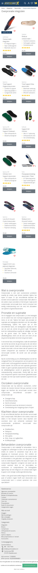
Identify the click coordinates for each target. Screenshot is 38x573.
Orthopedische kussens (8, 531)
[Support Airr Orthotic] (28, 115)
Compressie (5, 529)
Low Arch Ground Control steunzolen (9, 220)
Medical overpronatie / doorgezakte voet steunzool (27, 37)
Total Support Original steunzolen (9, 85)
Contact (3, 497)
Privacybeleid (5, 503)
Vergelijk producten (7, 519)
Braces (3, 527)
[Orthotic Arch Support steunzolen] (9, 160)
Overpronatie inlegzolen (29, 8)
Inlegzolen (9, 8)
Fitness (3, 533)
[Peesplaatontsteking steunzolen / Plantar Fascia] (28, 160)
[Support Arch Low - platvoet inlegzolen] (9, 250)
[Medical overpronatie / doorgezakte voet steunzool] (28, 23)
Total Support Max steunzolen (28, 85)
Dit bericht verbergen (29, 565)
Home (3, 8)
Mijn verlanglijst (5, 517)
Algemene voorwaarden (8, 491)
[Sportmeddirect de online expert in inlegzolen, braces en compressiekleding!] (11, 3)
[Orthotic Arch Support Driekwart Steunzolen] (9, 115)
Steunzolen (17, 8)
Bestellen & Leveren (7, 493)
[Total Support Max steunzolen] (28, 70)
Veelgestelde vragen (7, 507)
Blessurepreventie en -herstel (10, 537)
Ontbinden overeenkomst (9, 499)
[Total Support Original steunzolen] (9, 70)
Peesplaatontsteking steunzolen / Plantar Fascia (28, 175)
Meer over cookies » (19, 569)
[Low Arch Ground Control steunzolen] (9, 205)
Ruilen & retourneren (7, 505)
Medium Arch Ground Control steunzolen (27, 220)
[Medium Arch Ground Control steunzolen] (28, 205)
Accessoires (4, 539)
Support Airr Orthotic (26, 130)
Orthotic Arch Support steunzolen (9, 175)
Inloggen (3, 513)
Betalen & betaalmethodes (9, 495)
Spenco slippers (6, 535)
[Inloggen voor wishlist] (14, 31)
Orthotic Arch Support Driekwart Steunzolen (9, 130)
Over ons (4, 501)
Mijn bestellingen (6, 515)
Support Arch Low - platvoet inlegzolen (9, 265)
